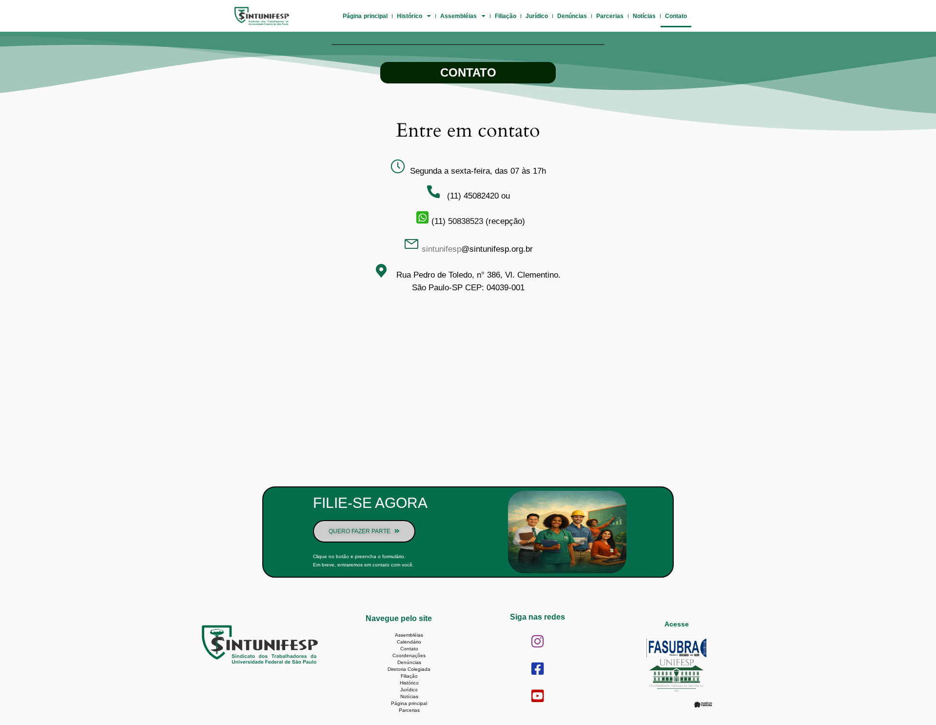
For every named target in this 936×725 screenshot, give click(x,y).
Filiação (505, 16)
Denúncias (572, 16)
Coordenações (409, 655)
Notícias (644, 16)
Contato (676, 16)
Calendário (409, 641)
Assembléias (458, 16)
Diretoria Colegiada (409, 669)
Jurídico (537, 16)
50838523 (465, 221)
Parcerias (610, 16)
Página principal (365, 16)
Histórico (409, 16)
